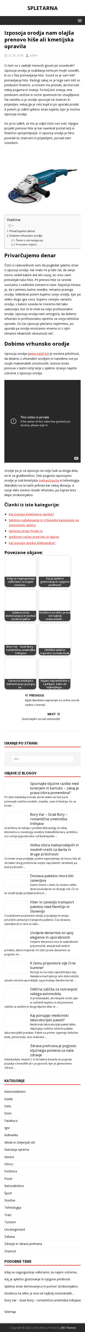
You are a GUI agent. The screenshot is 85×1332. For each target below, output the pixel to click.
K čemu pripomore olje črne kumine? (53, 965)
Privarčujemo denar (22, 231)
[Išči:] (42, 759)
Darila (8, 1099)
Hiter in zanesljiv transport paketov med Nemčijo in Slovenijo (52, 907)
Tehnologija (12, 1207)
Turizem (10, 1222)
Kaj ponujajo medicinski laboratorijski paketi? (49, 1017)
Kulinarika (11, 1135)
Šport (8, 1193)
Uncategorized (14, 1229)
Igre (7, 1128)
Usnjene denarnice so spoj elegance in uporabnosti (51, 935)
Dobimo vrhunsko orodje (26, 236)
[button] (79, 20)
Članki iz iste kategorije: (30, 240)
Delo (7, 1106)
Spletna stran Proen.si (25, 531)
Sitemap (10, 1312)
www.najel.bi (38, 354)
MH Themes (68, 1328)
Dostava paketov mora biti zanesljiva (51, 878)
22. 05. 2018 (15, 55)
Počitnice (10, 1171)
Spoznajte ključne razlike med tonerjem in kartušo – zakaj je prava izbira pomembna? (54, 788)
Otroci (8, 1164)
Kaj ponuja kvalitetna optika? (31, 514)
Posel (8, 1179)
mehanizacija (49, 480)
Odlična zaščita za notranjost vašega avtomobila (53, 991)
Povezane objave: (26, 244)
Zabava (9, 1237)
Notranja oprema (16, 1149)
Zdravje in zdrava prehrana (23, 1244)
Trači (7, 1215)
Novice (9, 1157)
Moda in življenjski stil (19, 1142)
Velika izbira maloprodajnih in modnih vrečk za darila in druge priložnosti (54, 850)
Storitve (9, 1200)
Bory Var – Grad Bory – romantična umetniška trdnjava (49, 819)
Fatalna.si (11, 1121)
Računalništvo (14, 1186)
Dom (8, 1113)
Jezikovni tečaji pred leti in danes (34, 537)
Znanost (10, 1251)
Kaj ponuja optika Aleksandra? (32, 543)
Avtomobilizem (15, 1091)
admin (33, 55)
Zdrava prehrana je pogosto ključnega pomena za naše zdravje (53, 1050)
